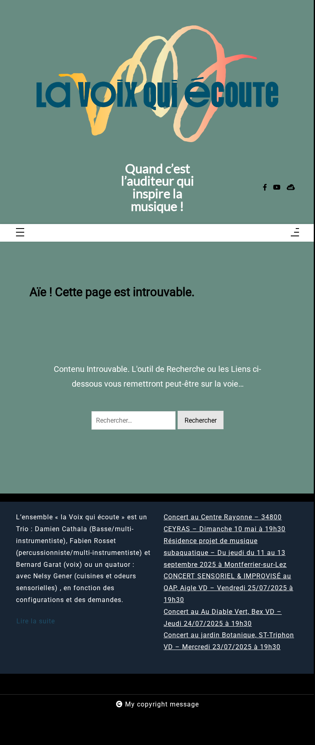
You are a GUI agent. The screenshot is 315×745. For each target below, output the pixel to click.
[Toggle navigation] (20, 233)
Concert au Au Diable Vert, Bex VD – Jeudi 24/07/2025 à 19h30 (223, 617)
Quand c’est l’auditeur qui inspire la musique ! (157, 188)
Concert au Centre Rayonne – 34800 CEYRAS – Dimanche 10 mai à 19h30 (224, 523)
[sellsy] (291, 188)
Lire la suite (35, 621)
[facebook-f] (265, 188)
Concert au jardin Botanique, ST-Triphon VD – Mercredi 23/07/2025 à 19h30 (229, 641)
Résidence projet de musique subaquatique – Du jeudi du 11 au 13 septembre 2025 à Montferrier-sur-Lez (225, 552)
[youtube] (277, 188)
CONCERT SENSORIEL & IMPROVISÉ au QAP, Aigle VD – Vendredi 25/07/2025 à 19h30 (228, 588)
